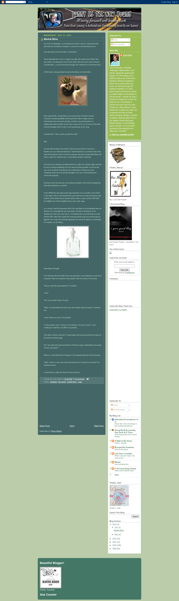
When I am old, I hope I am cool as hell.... (125, 457)
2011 (114, 542)
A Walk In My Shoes (123, 441)
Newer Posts (45, 426)
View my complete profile (123, 135)
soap (80, 382)
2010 (114, 545)
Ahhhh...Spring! (120, 443)
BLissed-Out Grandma (124, 447)
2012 (114, 539)
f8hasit (117, 462)
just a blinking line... (122, 464)
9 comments (80, 379)
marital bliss (72, 382)
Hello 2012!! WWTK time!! (124, 471)
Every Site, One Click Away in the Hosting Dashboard (126, 425)
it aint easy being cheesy (125, 469)
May (117, 535)
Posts (115, 40)
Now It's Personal (121, 450)
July (116, 527)
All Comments (119, 44)
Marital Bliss (51, 39)
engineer (53, 382)
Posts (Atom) (56, 431)
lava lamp (62, 382)
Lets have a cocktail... (124, 454)
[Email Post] (87, 379)
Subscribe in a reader (118, 310)
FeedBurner (130, 273)
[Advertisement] (59, 404)
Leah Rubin (127, 55)
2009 (114, 549)
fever (117, 475)
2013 (114, 525)
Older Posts (99, 426)
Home (72, 426)
